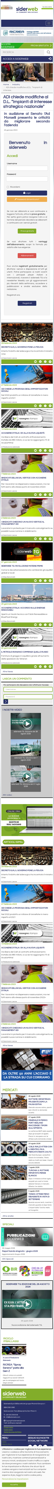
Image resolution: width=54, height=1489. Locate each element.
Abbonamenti (27, 256)
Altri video (7, 795)
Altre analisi (8, 1216)
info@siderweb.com (13, 1417)
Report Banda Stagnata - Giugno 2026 (20, 1251)
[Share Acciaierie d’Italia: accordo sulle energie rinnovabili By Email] (35, 624)
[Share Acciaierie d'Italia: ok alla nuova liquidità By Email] (35, 450)
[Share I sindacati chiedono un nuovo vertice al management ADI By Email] (35, 538)
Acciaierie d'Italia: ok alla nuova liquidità (22, 433)
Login (28, 193)
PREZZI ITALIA (7, 1444)
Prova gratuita (27, 231)
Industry (16, 85)
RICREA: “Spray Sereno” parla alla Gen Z (13, 1367)
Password (11, 174)
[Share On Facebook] (50, 361)
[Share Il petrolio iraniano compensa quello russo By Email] (35, 666)
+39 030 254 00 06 (11, 1415)
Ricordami (15, 187)
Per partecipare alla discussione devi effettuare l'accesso (26, 685)
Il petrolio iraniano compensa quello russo (24, 652)
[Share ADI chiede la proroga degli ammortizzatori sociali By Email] (35, 405)
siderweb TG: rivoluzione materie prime (22, 566)
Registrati (27, 303)
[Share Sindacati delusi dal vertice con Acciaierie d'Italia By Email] (35, 494)
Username (12, 164)
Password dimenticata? (28, 199)
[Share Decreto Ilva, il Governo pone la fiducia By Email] (35, 361)
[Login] (5, 701)
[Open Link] (7, 7)
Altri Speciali (8, 1259)
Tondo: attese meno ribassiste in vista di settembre (39, 1196)
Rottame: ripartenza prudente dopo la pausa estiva (40, 1101)
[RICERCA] (48, 52)
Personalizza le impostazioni (15, 1479)
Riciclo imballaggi (11, 1340)
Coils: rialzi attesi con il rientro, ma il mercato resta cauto (40, 1149)
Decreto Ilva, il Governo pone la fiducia (22, 347)
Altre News (8, 672)
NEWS (4, 1442)
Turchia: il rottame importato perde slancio (39, 1173)
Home (6, 85)
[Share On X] (45, 361)
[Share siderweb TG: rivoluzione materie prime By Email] (35, 580)
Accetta (14, 1485)
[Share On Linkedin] (40, 361)
